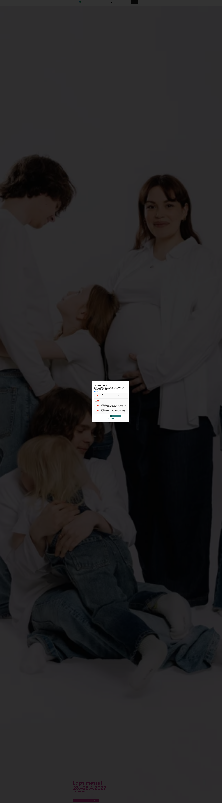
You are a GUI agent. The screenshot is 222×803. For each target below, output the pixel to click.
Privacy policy (96, 391)
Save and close (111, 418)
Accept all (116, 416)
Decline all (106, 416)
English (95, 382)
